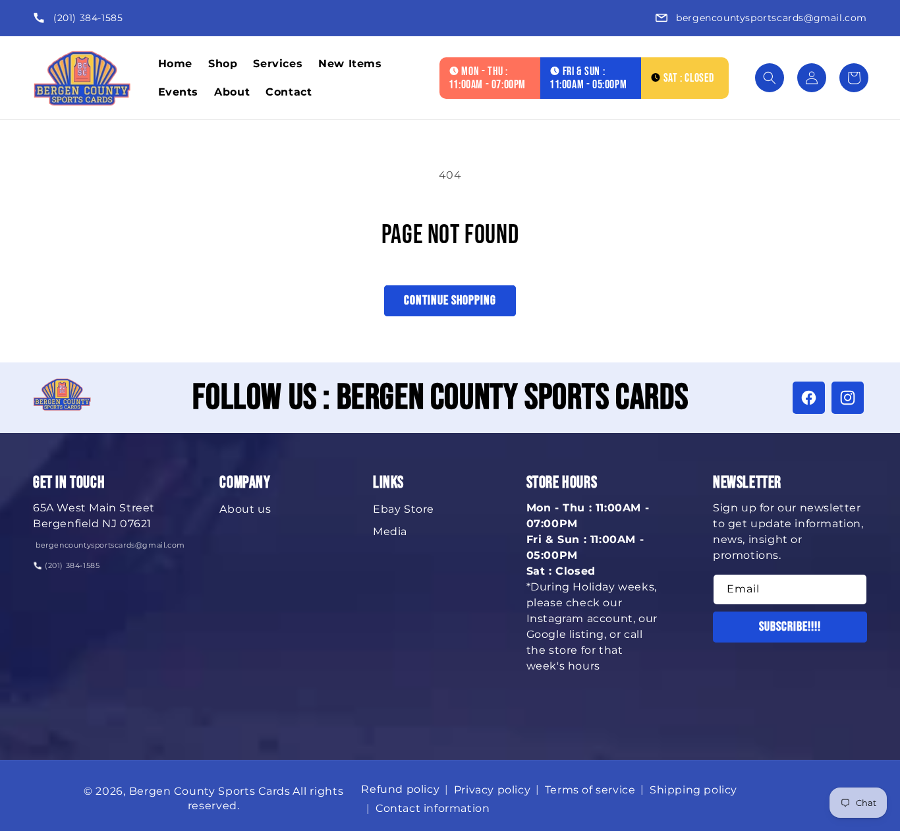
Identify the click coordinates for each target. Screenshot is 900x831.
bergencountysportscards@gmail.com (771, 18)
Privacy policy (492, 790)
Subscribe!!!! (790, 627)
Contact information (433, 808)
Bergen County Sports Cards (210, 791)
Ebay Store (403, 509)
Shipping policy (693, 790)
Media (390, 531)
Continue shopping (450, 300)
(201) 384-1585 (88, 18)
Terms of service (590, 790)
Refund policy (400, 789)
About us (245, 509)
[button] (769, 77)
